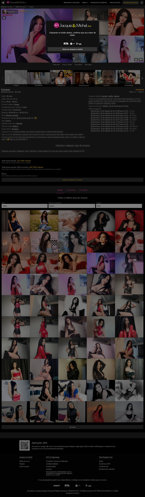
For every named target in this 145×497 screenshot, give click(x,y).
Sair (72, 39)
